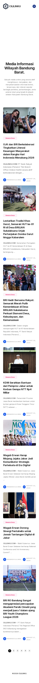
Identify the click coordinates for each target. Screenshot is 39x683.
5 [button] (25, 650)
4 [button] (21, 650)
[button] (29, 650)
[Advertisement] (19, 33)
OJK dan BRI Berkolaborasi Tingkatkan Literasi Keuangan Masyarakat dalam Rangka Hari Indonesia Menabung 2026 (18, 151)
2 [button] (13, 650)
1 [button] (9, 650)
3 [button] (17, 650)
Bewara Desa (10, 138)
